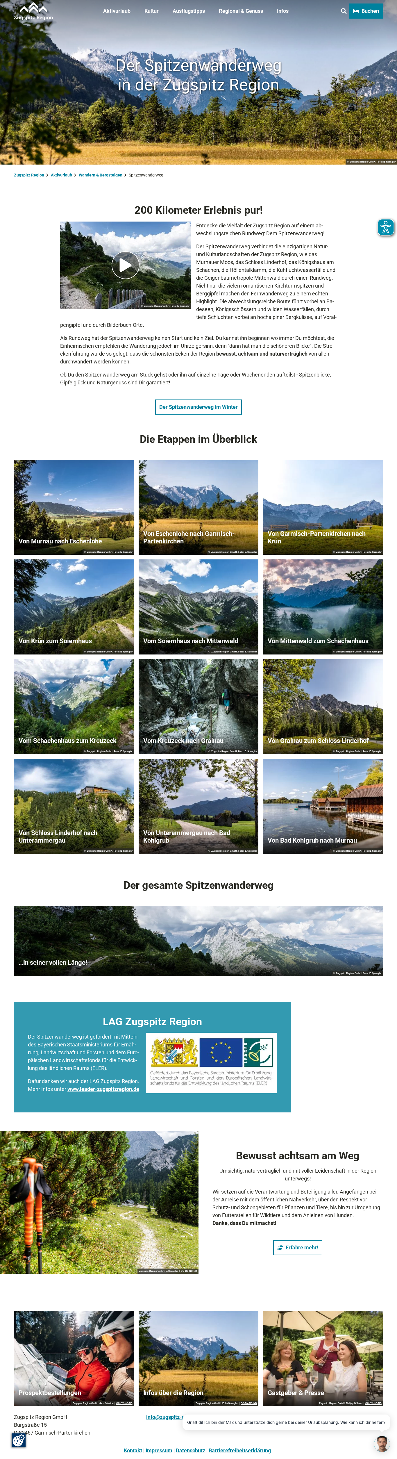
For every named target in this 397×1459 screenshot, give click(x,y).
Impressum (159, 1450)
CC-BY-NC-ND (189, 1271)
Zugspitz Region (29, 175)
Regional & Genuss (241, 11)
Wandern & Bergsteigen (100, 175)
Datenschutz (190, 1450)
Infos (283, 11)
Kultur (151, 11)
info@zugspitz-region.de (175, 1417)
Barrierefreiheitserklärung (240, 1450)
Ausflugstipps (189, 11)
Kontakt (133, 1450)
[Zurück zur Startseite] (33, 11)
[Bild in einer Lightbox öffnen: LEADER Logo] (211, 1063)
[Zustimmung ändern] (19, 1440)
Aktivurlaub (116, 11)
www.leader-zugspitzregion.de (103, 1089)
